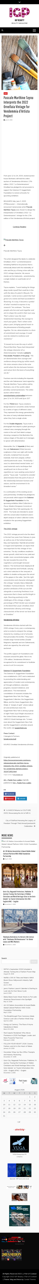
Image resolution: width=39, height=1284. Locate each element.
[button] (14, 240)
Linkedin (22, 798)
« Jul (18, 1122)
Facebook (10, 794)
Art (5, 93)
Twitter (22, 794)
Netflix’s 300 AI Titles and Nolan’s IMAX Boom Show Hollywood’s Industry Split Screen (19, 980)
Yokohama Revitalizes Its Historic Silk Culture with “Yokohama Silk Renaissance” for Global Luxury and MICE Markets (18, 939)
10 (4, 1104)
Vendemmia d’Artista (11, 620)
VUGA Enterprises (18, 1154)
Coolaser (33, 1276)
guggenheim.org (21, 728)
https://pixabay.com (18, 774)
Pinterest (10, 798)
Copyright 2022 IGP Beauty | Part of (16, 1276)
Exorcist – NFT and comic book (19, 1179)
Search (4, 958)
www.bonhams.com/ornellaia (14, 395)
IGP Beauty (19, 20)
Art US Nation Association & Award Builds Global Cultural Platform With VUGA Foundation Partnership (19, 853)
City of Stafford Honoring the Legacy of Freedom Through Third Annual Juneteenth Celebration (19, 823)
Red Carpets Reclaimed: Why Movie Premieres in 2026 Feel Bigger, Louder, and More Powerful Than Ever (19, 1035)
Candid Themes (30, 1279)
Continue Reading (19, 227)
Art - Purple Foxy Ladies (13, 780)
